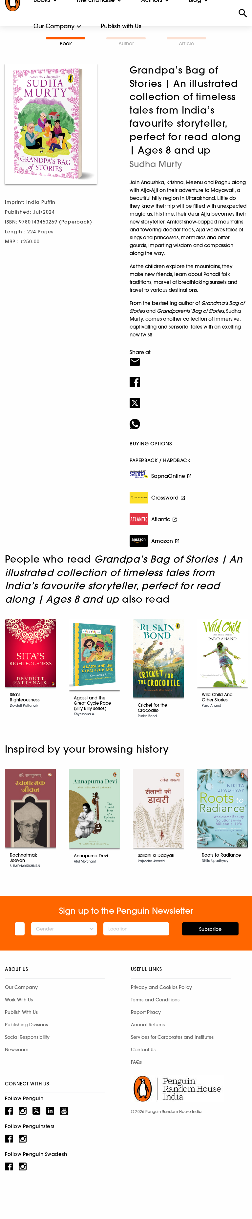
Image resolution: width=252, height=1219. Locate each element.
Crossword (164, 497)
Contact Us (143, 1050)
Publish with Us (121, 26)
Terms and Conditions (155, 1000)
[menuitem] (54, 26)
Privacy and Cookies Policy (161, 987)
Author (126, 43)
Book (66, 43)
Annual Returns (148, 1025)
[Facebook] (188, 377)
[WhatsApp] (188, 419)
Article (186, 43)
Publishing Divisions (26, 1025)
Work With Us (19, 1000)
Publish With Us (21, 1012)
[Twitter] (188, 398)
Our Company (53, 26)
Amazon (162, 541)
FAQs (136, 1062)
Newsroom (17, 1050)
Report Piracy (146, 1012)
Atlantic (160, 519)
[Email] (188, 357)
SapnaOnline (168, 476)
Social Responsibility (27, 1037)
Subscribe (210, 929)
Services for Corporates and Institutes (172, 1037)
